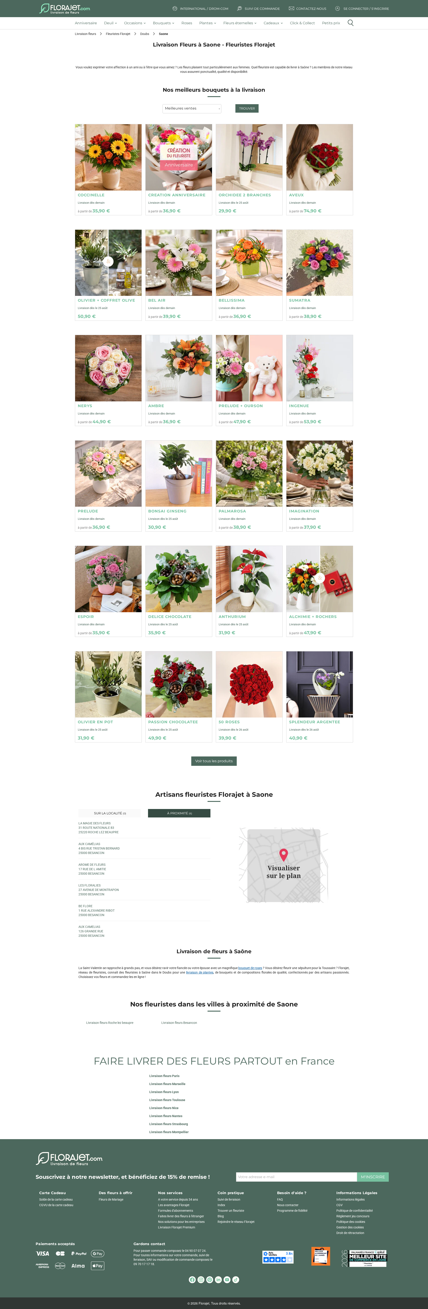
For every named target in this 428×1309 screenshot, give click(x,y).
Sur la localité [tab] (109, 813)
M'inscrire (373, 1177)
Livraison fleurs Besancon (179, 1022)
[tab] (88, 23)
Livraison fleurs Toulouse (167, 1100)
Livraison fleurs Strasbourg (168, 1124)
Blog (221, 1216)
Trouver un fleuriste (231, 1210)
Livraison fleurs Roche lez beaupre (109, 1022)
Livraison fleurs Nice (164, 1108)
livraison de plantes (199, 972)
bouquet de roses (250, 968)
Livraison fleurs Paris (164, 1076)
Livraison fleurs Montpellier (169, 1132)
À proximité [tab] (179, 813)
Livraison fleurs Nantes (165, 1116)
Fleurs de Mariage (111, 1199)
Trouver (247, 108)
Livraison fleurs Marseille (167, 1084)
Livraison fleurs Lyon (164, 1092)
